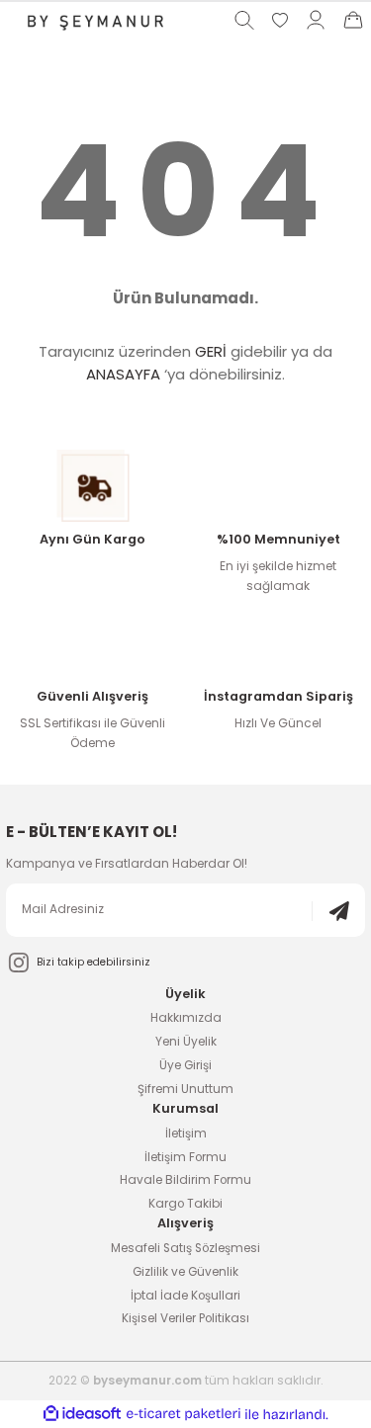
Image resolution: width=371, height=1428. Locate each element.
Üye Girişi (185, 1065)
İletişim (186, 1133)
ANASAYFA (123, 374)
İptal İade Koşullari (185, 1295)
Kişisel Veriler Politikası (185, 1318)
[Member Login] (315, 20)
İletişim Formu (185, 1157)
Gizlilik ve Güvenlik (185, 1272)
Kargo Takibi (185, 1204)
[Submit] (330, 911)
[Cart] (353, 20)
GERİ (211, 351)
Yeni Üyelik (186, 1042)
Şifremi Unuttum (185, 1089)
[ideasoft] (82, 1414)
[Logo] (93, 20)
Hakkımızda (186, 1018)
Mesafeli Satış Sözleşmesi (185, 1248)
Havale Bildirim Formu (185, 1180)
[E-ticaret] (183, 1414)
